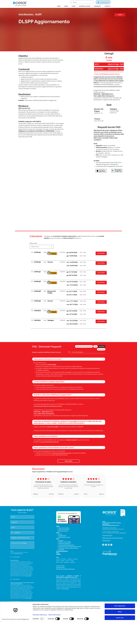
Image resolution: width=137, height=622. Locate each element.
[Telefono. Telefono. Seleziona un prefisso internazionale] (12, 532)
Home (57, 526)
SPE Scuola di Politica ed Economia (65, 569)
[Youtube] (109, 545)
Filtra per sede (33, 243)
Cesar (57, 532)
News (57, 552)
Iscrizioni (101, 346)
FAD (95, 346)
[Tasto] (57, 14)
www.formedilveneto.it (27, 135)
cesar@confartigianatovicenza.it (49, 442)
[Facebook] (103, 545)
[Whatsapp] (111, 545)
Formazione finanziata (62, 551)
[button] (74, 6)
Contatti (58, 554)
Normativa (101, 349)
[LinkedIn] (106, 545)
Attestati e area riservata (84, 346)
